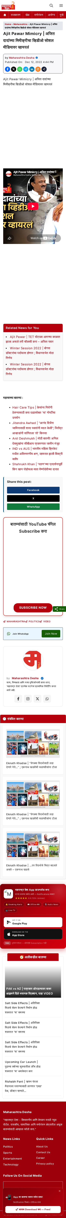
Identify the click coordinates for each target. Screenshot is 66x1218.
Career (40, 1157)
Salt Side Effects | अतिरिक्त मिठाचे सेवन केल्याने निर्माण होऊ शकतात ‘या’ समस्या (22, 1008)
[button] (51, 5)
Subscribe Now (33, 607)
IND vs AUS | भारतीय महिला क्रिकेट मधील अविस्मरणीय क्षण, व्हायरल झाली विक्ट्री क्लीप (37, 454)
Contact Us (43, 1152)
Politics (8, 1146)
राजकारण (16, 14)
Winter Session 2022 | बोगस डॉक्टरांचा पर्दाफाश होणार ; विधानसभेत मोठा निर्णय (30, 353)
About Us (42, 1146)
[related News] (33, 982)
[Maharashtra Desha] (8, 5)
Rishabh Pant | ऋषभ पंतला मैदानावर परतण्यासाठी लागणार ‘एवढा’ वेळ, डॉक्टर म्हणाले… (23, 1086)
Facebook (33, 490)
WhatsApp (33, 506)
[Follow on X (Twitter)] (37, 699)
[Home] (4, 14)
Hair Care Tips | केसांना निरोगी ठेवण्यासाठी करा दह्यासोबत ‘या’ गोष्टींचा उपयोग (33, 413)
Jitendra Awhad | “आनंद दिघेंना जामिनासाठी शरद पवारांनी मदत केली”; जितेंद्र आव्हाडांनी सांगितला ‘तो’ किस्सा (37, 428)
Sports (7, 1152)
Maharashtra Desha (21, 57)
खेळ (27, 14)
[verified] (36, 57)
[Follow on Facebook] (18, 699)
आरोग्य (51, 14)
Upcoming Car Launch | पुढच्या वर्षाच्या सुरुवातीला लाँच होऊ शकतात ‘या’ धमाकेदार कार (23, 1066)
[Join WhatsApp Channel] (47, 699)
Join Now (51, 633)
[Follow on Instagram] (28, 699)
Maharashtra (20, 24)
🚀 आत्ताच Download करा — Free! (33, 1209)
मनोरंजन (38, 14)
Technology (10, 1164)
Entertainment (12, 1158)
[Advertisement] (33, 124)
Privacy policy (45, 1163)
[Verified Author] (42, 678)
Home (8, 24)
